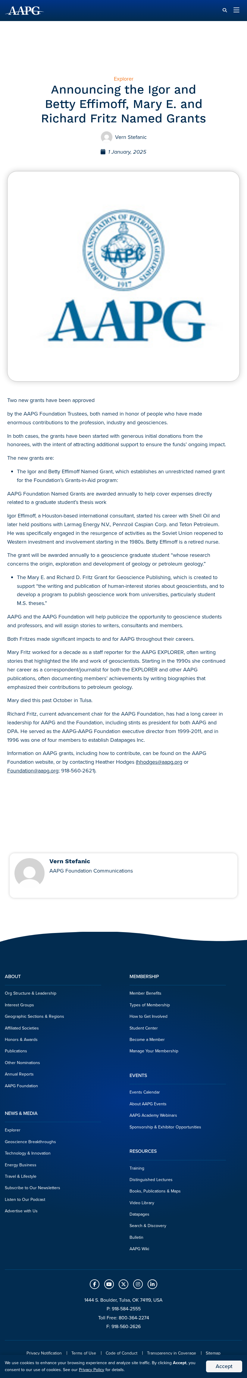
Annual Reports (19, 1074)
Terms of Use (83, 1353)
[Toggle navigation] (236, 10)
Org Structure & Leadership (30, 993)
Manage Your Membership (154, 1051)
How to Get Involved (148, 1016)
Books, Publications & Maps (155, 1191)
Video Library (142, 1203)
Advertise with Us (21, 1211)
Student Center (144, 1028)
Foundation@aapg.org (32, 771)
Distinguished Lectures (151, 1180)
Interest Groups (19, 1005)
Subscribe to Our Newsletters (32, 1188)
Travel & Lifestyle (20, 1176)
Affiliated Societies (22, 1028)
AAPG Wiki (139, 1249)
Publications (16, 1051)
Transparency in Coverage (171, 1353)
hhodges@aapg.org (159, 762)
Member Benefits (145, 993)
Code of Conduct (121, 1353)
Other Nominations (22, 1063)
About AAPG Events (148, 1104)
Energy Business (20, 1165)
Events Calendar (145, 1092)
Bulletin (136, 1237)
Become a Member (147, 1039)
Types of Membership (150, 1005)
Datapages (139, 1214)
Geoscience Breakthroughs (30, 1142)
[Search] (224, 10)
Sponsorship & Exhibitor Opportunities (165, 1127)
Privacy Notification (44, 1353)
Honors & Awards (21, 1039)
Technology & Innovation (28, 1153)
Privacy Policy (91, 1370)
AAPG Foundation (21, 1086)
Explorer (12, 1130)
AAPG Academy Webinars (153, 1115)
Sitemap (213, 1353)
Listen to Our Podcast (25, 1199)
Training (137, 1168)
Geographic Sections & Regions (34, 1016)
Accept (224, 1366)
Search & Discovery (148, 1226)
